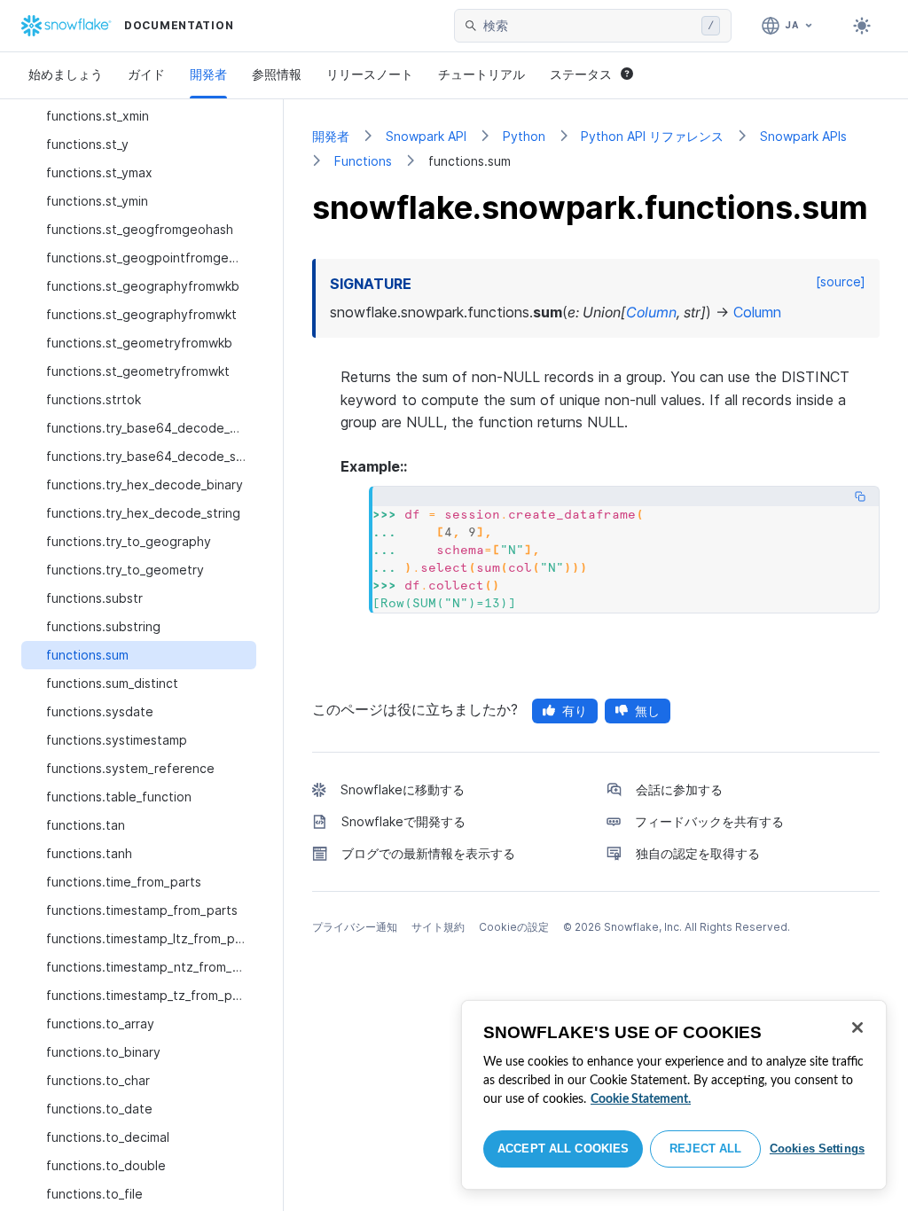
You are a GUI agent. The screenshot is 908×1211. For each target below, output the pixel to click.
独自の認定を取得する (698, 853)
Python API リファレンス (652, 136)
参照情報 (276, 74)
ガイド (146, 74)
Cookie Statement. (641, 1099)
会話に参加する (679, 789)
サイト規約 (438, 927)
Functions (363, 160)
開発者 (208, 74)
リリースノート (369, 74)
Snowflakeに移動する (402, 789)
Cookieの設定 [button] (514, 927)
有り (574, 710)
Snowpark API (426, 136)
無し (647, 710)
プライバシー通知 (354, 927)
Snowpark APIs (803, 136)
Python (524, 136)
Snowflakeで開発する (403, 821)
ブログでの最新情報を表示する (428, 853)
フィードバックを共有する (709, 821)
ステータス (581, 74)
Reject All (705, 1148)
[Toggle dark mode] (862, 25)
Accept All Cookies (563, 1148)
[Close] (857, 1027)
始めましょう (65, 74)
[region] (674, 1095)
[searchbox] (588, 26)
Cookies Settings (817, 1148)
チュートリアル (481, 74)
